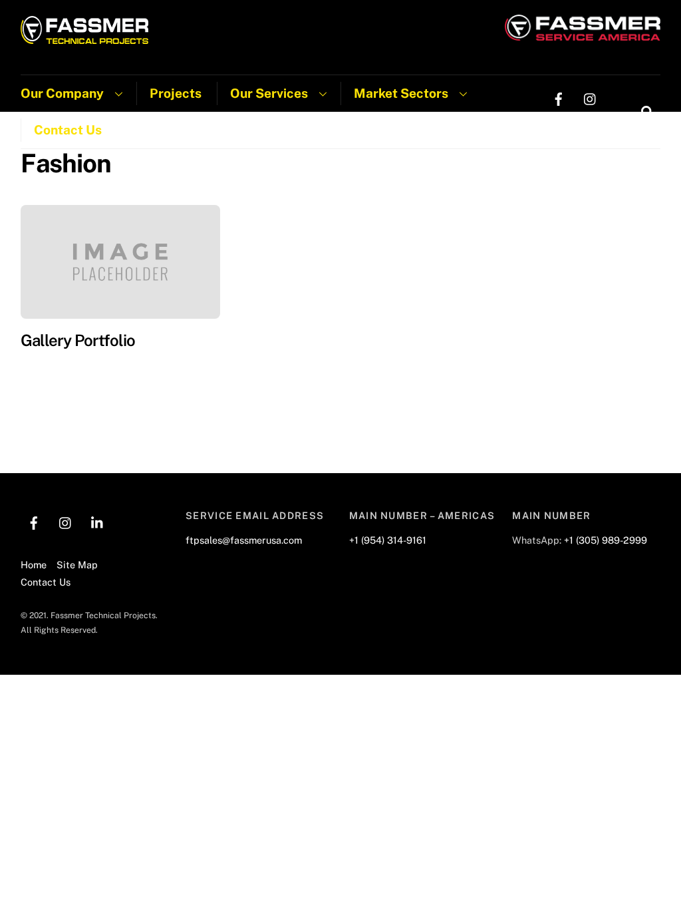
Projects (176, 93)
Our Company (62, 93)
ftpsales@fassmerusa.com (244, 540)
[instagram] (590, 97)
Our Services (269, 93)
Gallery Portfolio (78, 340)
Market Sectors (401, 93)
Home (34, 564)
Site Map (77, 564)
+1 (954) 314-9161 (387, 540)
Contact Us (68, 129)
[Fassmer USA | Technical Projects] (85, 37)
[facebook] (558, 97)
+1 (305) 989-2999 (605, 540)
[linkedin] (558, 124)
